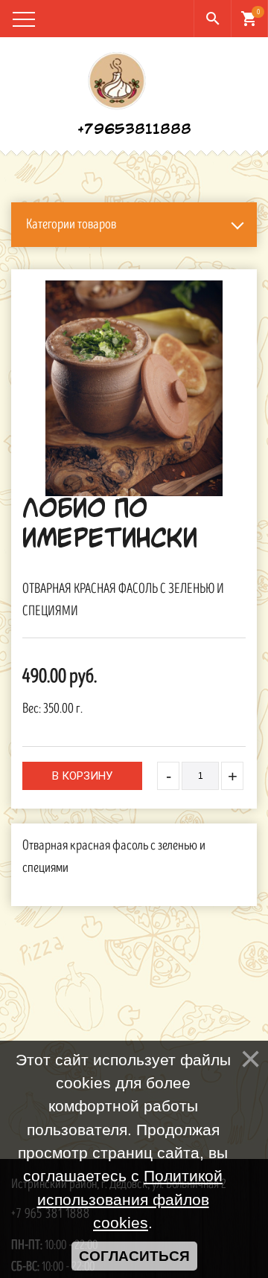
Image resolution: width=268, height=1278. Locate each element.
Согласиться (134, 1256)
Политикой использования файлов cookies (130, 1199)
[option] (134, 388)
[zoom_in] (134, 388)
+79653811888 (134, 130)
